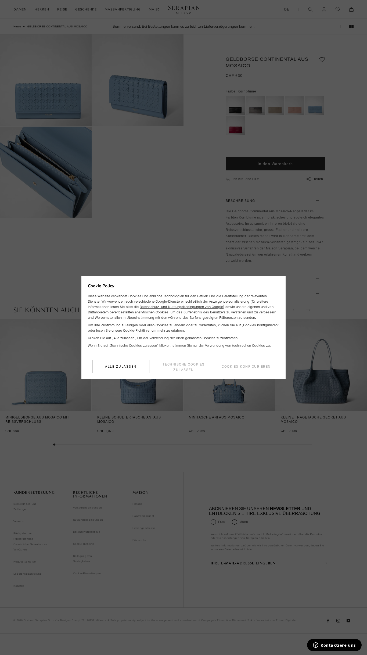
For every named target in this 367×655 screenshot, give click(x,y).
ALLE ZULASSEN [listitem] (120, 366)
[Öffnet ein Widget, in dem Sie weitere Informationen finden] (334, 645)
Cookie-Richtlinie (136, 330)
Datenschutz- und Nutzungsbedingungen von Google (181, 307)
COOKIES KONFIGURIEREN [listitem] (246, 366)
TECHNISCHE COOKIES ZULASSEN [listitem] (184, 367)
